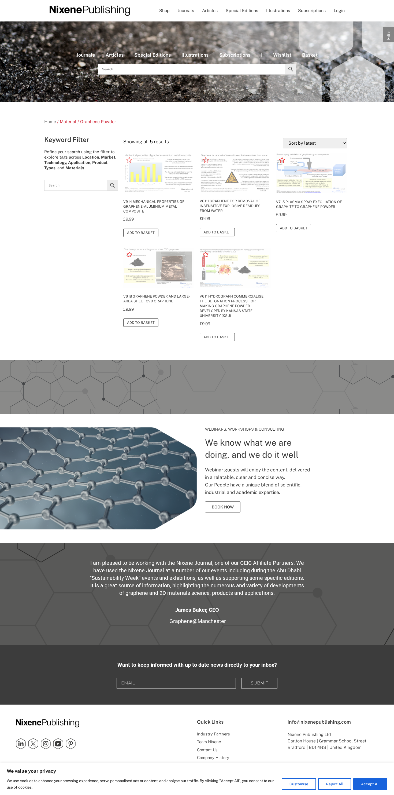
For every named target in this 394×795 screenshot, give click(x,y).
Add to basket (141, 233)
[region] (197, 779)
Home (50, 121)
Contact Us (207, 750)
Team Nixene (209, 741)
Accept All (370, 784)
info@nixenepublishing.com (319, 722)
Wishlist (282, 55)
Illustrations (278, 10)
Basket (310, 55)
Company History (213, 757)
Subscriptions (312, 10)
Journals (186, 10)
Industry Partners (213, 734)
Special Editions (242, 10)
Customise (298, 784)
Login (339, 10)
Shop (164, 10)
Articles (210, 10)
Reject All (334, 784)
